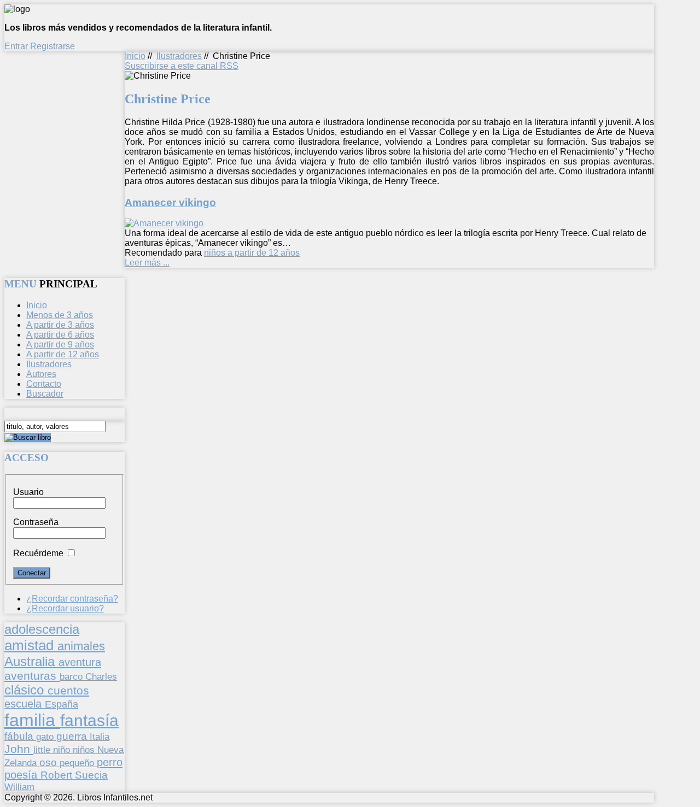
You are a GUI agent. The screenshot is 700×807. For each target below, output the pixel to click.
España (61, 704)
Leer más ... (147, 262)
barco (72, 676)
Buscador (44, 393)
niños (85, 749)
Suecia (91, 775)
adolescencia (41, 629)
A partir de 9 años (60, 344)
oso (49, 762)
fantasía (89, 720)
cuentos (68, 690)
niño (63, 750)
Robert (57, 775)
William (19, 786)
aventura (80, 662)
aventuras (32, 675)
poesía (22, 775)
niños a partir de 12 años (252, 252)
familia (32, 720)
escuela (24, 704)
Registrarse (52, 46)
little (43, 750)
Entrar (17, 46)
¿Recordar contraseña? (72, 598)
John (18, 749)
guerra (73, 736)
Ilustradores (179, 56)
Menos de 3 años (59, 315)
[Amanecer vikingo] (164, 223)
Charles (101, 676)
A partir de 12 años (62, 354)
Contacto (43, 383)
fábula (20, 736)
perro (109, 762)
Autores (41, 374)
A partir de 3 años (60, 324)
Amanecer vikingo (170, 202)
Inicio (135, 56)
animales (81, 646)
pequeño (78, 762)
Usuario (28, 492)
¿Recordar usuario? (65, 608)
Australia (31, 661)
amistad (30, 645)
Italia (99, 736)
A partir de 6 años (60, 334)
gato (46, 736)
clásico (26, 689)
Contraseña (36, 522)
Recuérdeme (38, 553)
